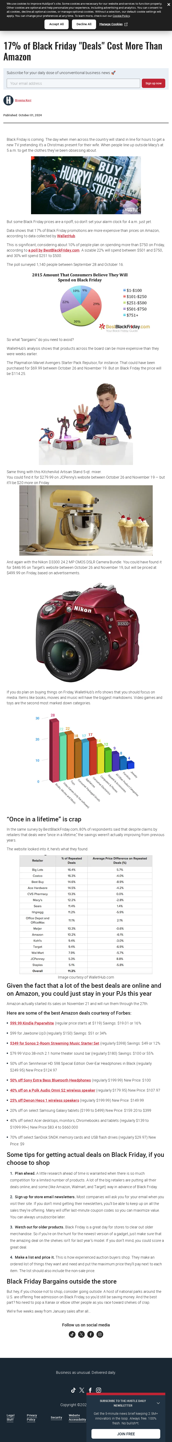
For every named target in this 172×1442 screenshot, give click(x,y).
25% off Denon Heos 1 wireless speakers (44, 1100)
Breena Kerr (23, 100)
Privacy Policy (32, 1417)
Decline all (84, 24)
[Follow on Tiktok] (72, 1334)
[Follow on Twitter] (81, 1334)
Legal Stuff (10, 1417)
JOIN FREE (126, 1433)
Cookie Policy (121, 15)
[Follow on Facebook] (90, 1334)
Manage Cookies (111, 24)
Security (56, 1417)
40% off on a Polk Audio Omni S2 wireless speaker (52, 1090)
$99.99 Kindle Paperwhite (32, 1023)
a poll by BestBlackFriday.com (53, 250)
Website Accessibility (77, 1417)
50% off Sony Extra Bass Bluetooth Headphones (50, 1080)
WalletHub (66, 235)
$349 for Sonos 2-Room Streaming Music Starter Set (54, 1043)
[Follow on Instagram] (99, 1334)
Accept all (56, 24)
